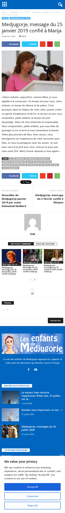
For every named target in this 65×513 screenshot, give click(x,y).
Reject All (33, 505)
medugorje (21, 165)
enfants (45, 159)
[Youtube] (36, 370)
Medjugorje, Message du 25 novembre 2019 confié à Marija (30, 268)
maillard (39, 162)
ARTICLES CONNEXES (21, 243)
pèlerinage (44, 165)
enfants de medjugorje (13, 162)
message (33, 165)
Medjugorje (8, 165)
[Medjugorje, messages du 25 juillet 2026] (10, 431)
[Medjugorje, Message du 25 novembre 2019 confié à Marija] (32, 256)
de (11, 159)
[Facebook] (29, 370)
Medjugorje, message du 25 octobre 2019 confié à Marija (53, 268)
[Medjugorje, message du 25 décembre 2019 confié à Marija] (11, 257)
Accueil (4, 12)
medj (48, 162)
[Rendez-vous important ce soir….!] (10, 414)
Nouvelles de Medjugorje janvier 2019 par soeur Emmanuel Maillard (14, 200)
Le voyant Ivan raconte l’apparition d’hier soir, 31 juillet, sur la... (41, 396)
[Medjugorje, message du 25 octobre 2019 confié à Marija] (53, 256)
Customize (32, 496)
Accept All (32, 486)
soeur (55, 165)
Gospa (29, 162)
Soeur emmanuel (10, 168)
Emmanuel (20, 159)
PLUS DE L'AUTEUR (45, 243)
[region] (32, 484)
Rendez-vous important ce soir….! (41, 410)
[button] (59, 4)
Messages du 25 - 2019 (20, 18)
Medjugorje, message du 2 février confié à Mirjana (49, 198)
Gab (32, 234)
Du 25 (5, 18)
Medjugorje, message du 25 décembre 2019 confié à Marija (9, 270)
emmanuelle (33, 159)
